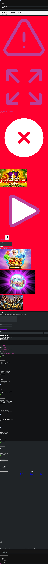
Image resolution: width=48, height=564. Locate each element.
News (3, 7)
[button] (13, 178)
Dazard (4, 345)
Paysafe (21, 475)
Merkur (31, 473)
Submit (1, 246)
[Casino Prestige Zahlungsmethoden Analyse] (2, 418)
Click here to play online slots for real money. (7, 111)
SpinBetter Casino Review (4, 339)
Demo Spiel (2, 294)
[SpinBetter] (2, 378)
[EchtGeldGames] (4, 1)
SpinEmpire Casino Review (4, 338)
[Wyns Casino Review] (2, 438)
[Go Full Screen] (24, 110)
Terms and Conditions (5, 552)
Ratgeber (41, 475)
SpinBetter (1, 379)
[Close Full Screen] (24, 161)
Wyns (1, 408)
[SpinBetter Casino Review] (2, 431)
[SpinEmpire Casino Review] (2, 452)
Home (3, 3)
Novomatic (31, 474)
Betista (1, 389)
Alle (40, 473)
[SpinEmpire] (2, 369)
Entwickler (5, 6)
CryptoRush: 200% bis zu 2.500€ (7, 349)
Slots (2, 5)
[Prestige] (2, 360)
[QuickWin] (2, 398)
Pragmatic (31, 475)
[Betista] (2, 388)
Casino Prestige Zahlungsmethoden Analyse (6, 337)
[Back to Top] (0, 563)
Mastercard (21, 473)
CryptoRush (4, 347)
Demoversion (7, 239)
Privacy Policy (4, 551)
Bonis (3, 4)
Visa (20, 474)
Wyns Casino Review (3, 466)
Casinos (41, 474)
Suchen (1, 331)
